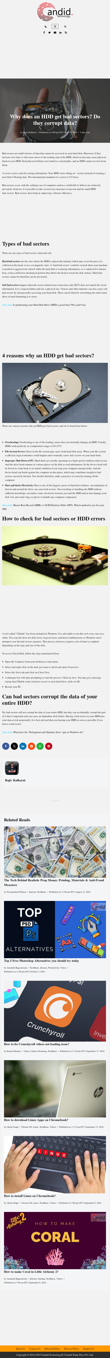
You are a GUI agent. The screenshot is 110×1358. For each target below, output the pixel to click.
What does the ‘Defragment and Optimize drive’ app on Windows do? (48, 732)
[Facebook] (44, 33)
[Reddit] (31, 746)
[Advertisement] (55, 57)
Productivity (53, 967)
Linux (35, 1126)
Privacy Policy (71, 1348)
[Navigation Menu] (55, 26)
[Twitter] (50, 33)
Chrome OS (26, 1126)
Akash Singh (12, 1126)
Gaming (41, 1278)
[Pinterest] (48, 746)
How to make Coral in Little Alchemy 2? (31, 1271)
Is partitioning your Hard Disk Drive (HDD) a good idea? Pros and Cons (49, 304)
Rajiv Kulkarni (29, 132)
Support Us (88, 1348)
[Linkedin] (60, 33)
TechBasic (41, 891)
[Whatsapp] (40, 746)
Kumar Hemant (14, 1051)
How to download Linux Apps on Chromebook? (36, 1119)
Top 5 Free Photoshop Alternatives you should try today (41, 960)
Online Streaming (39, 1051)
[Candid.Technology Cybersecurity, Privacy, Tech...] (55, 11)
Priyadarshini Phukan (16, 891)
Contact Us (34, 1348)
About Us (20, 1348)
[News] (66, 33)
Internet (32, 891)
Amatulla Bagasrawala (17, 967)
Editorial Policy (52, 1348)
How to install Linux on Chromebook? (30, 1195)
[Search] (65, 26)
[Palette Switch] (46, 26)
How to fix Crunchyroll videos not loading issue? (36, 1044)
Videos (63, 967)
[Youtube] (55, 33)
